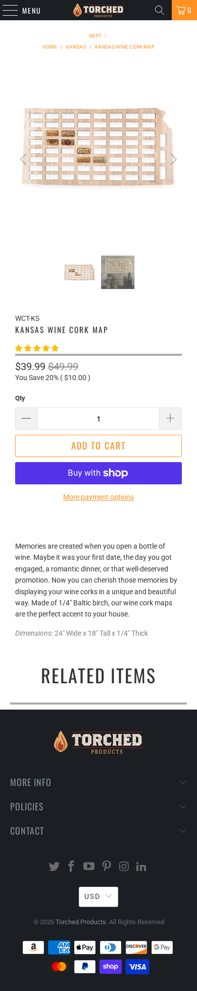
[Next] (172, 159)
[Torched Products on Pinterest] (107, 867)
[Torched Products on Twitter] (54, 867)
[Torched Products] (99, 10)
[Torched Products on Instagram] (124, 867)
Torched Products (81, 922)
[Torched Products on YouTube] (89, 867)
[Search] (159, 10)
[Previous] (25, 159)
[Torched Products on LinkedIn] (142, 867)
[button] (37, 348)
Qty (20, 398)
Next (96, 35)
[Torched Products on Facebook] (71, 867)
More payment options (98, 497)
